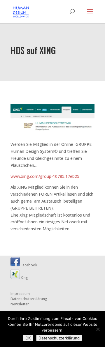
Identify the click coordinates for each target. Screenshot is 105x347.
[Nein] (98, 329)
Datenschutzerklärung (28, 298)
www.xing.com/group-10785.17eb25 (44, 176)
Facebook (28, 265)
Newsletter (19, 304)
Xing (24, 277)
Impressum (20, 293)
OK (28, 338)
